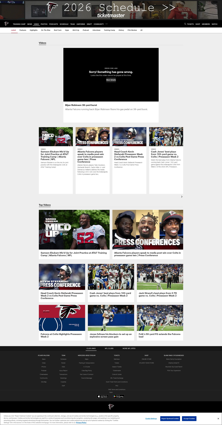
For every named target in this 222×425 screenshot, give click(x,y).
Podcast (43, 370)
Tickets (117, 363)
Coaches (63, 382)
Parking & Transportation (86, 363)
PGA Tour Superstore (173, 370)
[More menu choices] (106, 24)
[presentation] (182, 197)
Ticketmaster (117, 370)
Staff (63, 385)
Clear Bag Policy (87, 370)
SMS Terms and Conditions (116, 389)
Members (117, 359)
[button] (111, 80)
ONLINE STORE (146, 359)
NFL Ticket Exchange (116, 378)
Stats (63, 366)
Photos (44, 366)
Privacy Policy (81, 422)
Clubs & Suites (117, 374)
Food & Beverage (86, 378)
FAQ (117, 385)
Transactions (63, 374)
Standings (63, 378)
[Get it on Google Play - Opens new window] (118, 397)
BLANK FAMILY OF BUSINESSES (174, 355)
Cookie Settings (151, 418)
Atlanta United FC (173, 363)
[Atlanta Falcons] (111, 407)
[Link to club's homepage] (6, 24)
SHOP (146, 355)
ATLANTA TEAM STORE (146, 363)
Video (44, 363)
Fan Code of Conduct (86, 374)
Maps (86, 359)
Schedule (63, 359)
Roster (63, 363)
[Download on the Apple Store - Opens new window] (102, 397)
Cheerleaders (44, 374)
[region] (111, 419)
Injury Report (63, 370)
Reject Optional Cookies (170, 418)
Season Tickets (117, 366)
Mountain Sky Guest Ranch (173, 366)
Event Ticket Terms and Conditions (117, 382)
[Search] (185, 23)
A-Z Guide (86, 366)
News (43, 359)
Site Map (43, 382)
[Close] (218, 418)
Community (44, 378)
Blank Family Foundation (174, 359)
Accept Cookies (189, 418)
